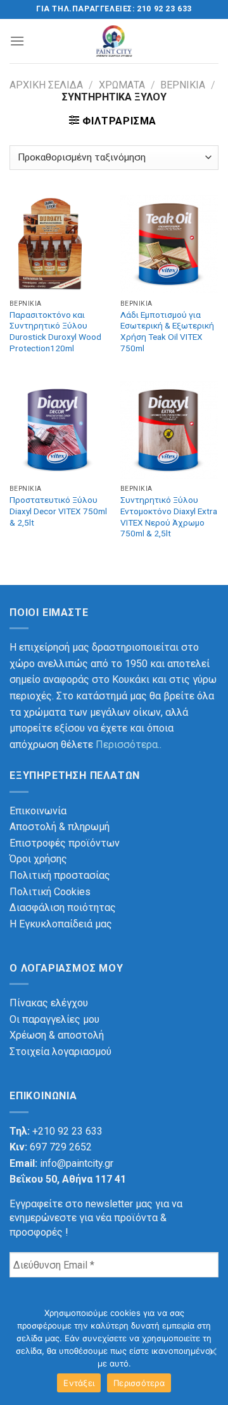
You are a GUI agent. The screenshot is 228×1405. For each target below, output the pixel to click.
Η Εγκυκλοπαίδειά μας (61, 924)
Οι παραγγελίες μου (54, 1019)
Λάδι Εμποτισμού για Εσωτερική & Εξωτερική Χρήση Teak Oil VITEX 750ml (167, 331)
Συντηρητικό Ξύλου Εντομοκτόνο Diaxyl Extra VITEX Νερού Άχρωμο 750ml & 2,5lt (168, 516)
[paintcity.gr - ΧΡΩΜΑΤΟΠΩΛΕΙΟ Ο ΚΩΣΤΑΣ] (114, 41)
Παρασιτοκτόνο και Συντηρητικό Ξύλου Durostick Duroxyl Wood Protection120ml (55, 331)
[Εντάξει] (212, 1351)
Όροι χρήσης (38, 859)
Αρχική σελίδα (46, 85)
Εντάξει (78, 1383)
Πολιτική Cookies (50, 892)
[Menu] (17, 40)
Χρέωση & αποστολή (57, 1035)
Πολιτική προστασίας (60, 875)
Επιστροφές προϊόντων (65, 843)
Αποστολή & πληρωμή (60, 827)
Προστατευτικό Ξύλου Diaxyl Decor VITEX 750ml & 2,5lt (58, 511)
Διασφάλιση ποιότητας (63, 907)
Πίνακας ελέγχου (49, 1003)
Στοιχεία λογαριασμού (60, 1052)
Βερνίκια (182, 85)
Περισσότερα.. (129, 745)
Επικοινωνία (38, 811)
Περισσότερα (139, 1383)
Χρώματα (122, 85)
